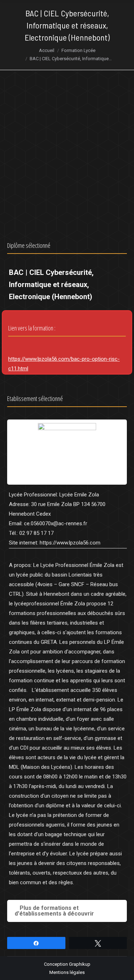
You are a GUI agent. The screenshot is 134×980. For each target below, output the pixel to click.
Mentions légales (67, 972)
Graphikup (79, 964)
